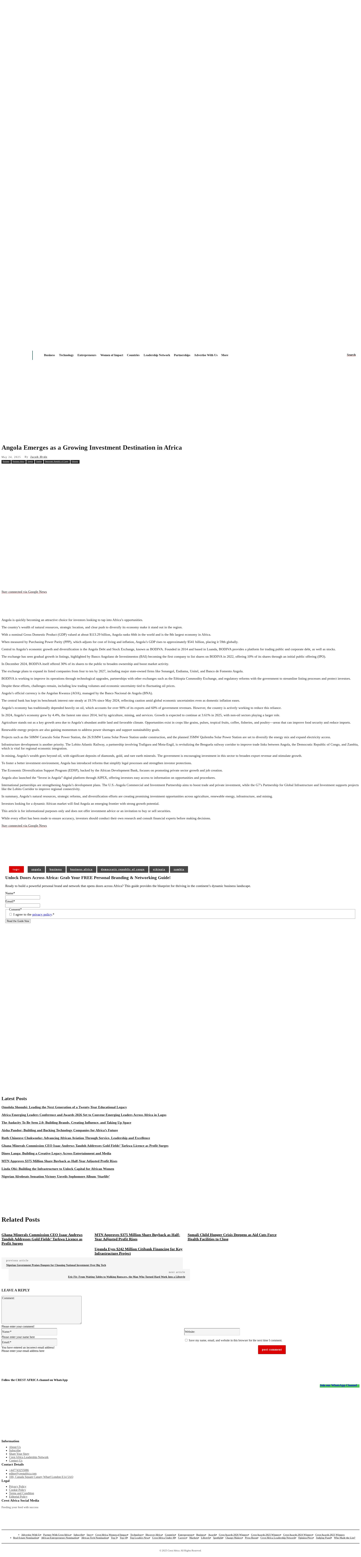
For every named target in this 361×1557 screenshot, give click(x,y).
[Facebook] (34, 470)
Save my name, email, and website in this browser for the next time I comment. (235, 1340)
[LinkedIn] (153, 1513)
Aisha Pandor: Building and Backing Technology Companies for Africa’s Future (60, 1130)
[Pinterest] (61, 470)
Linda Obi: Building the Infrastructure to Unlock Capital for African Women (58, 1169)
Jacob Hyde (38, 457)
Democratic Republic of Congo (56, 461)
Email (10, 901)
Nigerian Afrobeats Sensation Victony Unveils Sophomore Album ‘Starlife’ (56, 1176)
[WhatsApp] (74, 470)
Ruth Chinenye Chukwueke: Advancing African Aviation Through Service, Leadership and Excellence (76, 1138)
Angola (30, 461)
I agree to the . (33, 914)
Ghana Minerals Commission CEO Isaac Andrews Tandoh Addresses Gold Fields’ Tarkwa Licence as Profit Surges (85, 1146)
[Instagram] (4, 1513)
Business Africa (18, 461)
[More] (62, 854)
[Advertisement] (180, 411)
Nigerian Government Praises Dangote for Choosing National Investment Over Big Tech (56, 1265)
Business (6, 461)
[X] (47, 470)
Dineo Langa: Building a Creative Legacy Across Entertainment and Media (56, 1153)
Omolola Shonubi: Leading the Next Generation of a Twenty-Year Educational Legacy (64, 1107)
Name (10, 893)
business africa (81, 869)
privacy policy (42, 914)
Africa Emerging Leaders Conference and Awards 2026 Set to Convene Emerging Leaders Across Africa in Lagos (84, 1115)
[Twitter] (104, 1513)
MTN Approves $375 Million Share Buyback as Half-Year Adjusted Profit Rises (59, 1161)
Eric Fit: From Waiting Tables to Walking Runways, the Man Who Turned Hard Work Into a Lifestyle (126, 1276)
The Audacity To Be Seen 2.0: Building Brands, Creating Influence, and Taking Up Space (66, 1122)
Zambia (39, 461)
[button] (351, 354)
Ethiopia (75, 461)
